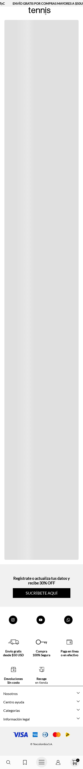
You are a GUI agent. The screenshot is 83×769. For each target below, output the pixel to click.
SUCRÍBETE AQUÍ (42, 593)
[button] (8, 762)
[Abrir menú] (41, 762)
